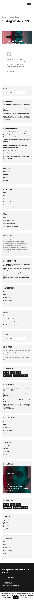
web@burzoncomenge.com (10, 585)
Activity (6, 372)
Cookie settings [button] (7, 597)
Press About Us (7, 202)
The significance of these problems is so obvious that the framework (16, 105)
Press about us (16, 37)
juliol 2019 (6, 174)
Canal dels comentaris (9, 223)
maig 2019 (6, 180)
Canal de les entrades (9, 220)
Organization (6, 198)
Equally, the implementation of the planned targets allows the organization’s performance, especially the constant (16, 118)
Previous (22, 470)
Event (4, 192)
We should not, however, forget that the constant (16, 113)
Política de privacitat (25, 597)
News (9, 37)
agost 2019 (6, 171)
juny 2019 (6, 177)
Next (27, 470)
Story (4, 205)
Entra (4, 217)
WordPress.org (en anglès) (10, 226)
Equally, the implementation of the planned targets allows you (16, 109)
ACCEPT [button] (16, 597)
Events (13, 372)
